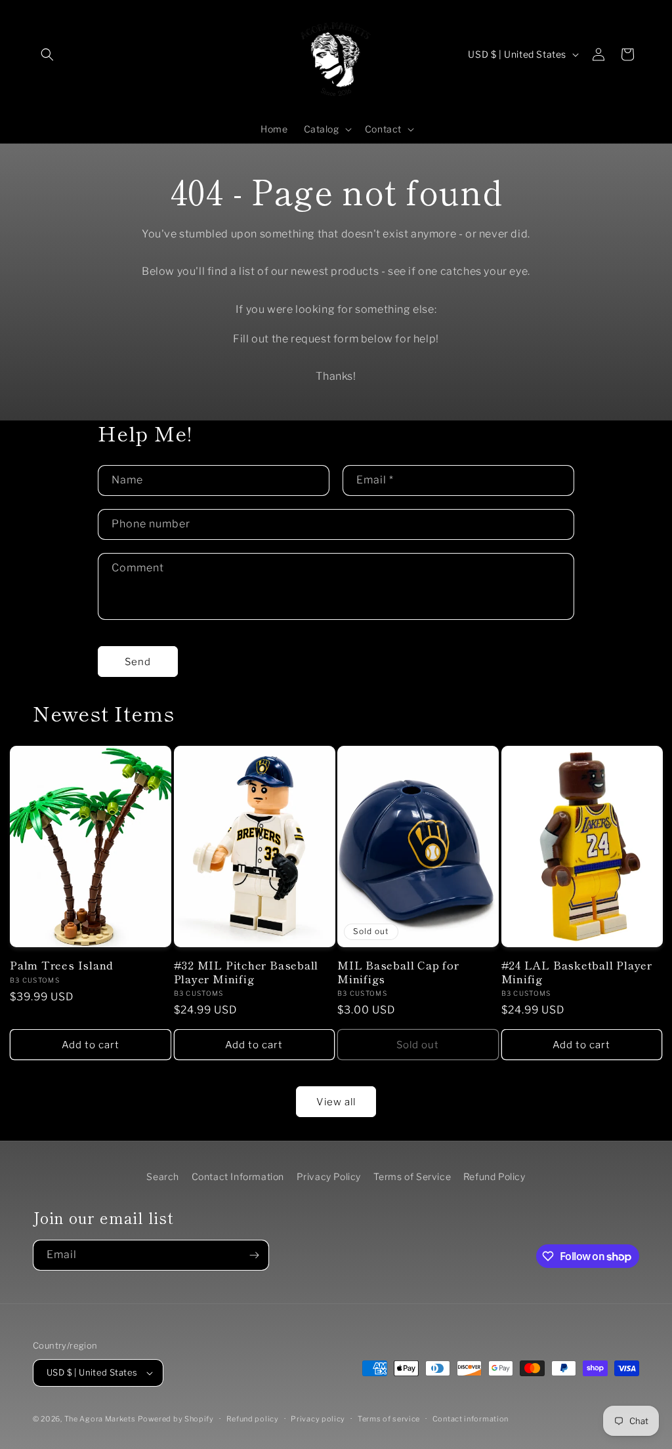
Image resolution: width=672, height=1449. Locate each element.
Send (138, 662)
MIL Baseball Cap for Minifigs (398, 972)
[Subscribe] (254, 1255)
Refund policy (252, 1418)
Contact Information (238, 1176)
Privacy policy (318, 1418)
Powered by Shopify (176, 1418)
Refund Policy (494, 1176)
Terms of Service (412, 1176)
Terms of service (389, 1418)
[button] (47, 54)
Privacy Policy (329, 1176)
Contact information (470, 1418)
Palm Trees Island (62, 965)
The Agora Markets (100, 1418)
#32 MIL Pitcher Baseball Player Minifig (246, 972)
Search (162, 1176)
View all (336, 1102)
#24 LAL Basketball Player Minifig (577, 972)
